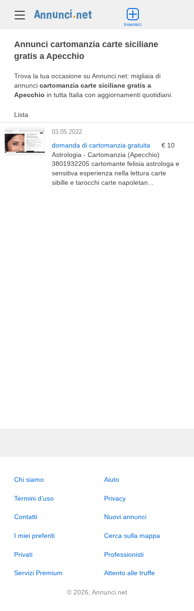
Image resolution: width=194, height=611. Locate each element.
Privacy (115, 498)
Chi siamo (29, 479)
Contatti (25, 516)
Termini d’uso (34, 498)
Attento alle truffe (129, 573)
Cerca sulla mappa (132, 535)
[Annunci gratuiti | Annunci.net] (63, 13)
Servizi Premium (38, 573)
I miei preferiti (34, 535)
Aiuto (111, 479)
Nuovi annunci (125, 516)
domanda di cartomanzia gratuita (102, 145)
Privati (23, 554)
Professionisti (124, 554)
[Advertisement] (97, 308)
